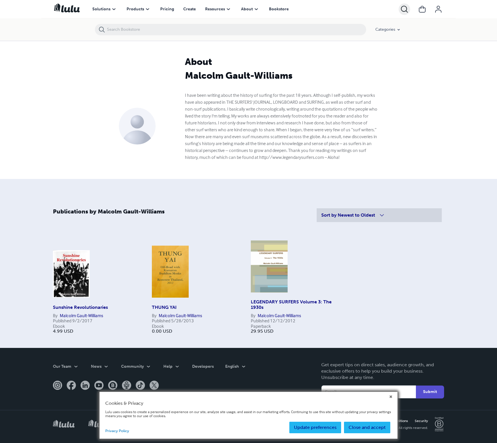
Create (189, 9)
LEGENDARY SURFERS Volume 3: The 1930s (291, 304)
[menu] (113, 9)
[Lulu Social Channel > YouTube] (99, 386)
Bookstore (279, 9)
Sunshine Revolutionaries (80, 307)
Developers (203, 366)
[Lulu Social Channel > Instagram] (57, 386)
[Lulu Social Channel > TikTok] (140, 386)
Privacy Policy (117, 431)
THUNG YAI (164, 307)
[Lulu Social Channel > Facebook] (71, 386)
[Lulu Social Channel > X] (154, 386)
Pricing (167, 9)
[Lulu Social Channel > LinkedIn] (85, 386)
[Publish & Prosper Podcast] (126, 386)
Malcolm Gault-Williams (81, 315)
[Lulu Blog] (112, 386)
